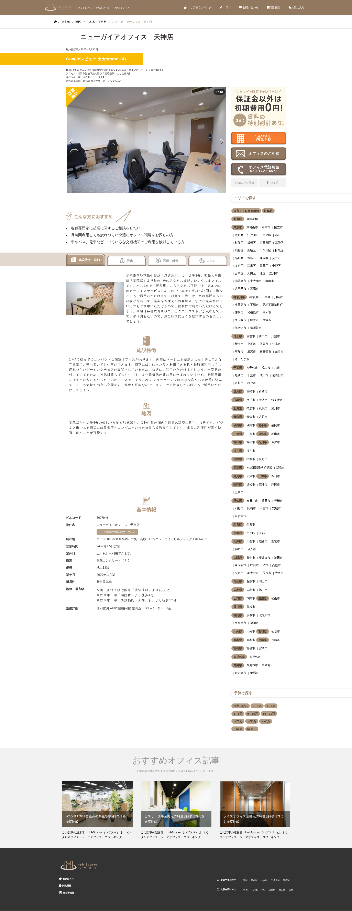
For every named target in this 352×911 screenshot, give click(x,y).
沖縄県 (237, 665)
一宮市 (264, 508)
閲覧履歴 (274, 7)
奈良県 (237, 524)
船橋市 (239, 375)
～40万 (265, 721)
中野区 (276, 265)
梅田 (245, 889)
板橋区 (251, 242)
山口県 (237, 598)
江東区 (251, 265)
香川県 (237, 606)
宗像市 (250, 615)
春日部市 (265, 351)
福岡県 (237, 615)
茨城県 (237, 399)
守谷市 (263, 399)
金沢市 (275, 442)
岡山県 (237, 581)
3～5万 (237, 713)
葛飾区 (279, 242)
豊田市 (266, 500)
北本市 (276, 343)
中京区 (250, 533)
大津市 (250, 476)
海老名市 (240, 327)
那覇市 (254, 673)
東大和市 (256, 280)
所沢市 (251, 351)
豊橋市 (278, 500)
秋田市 (250, 425)
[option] (146, 140)
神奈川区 (255, 297)
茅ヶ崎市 (240, 320)
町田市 (269, 280)
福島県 (262, 433)
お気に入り (298, 7)
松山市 (275, 598)
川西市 (250, 541)
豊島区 (251, 258)
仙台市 (275, 631)
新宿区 (237, 219)
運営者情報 (68, 892)
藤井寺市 (264, 557)
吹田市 (254, 565)
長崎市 (275, 640)
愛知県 (237, 500)
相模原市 (253, 312)
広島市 (250, 589)
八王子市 (240, 288)
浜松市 (250, 484)
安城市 (276, 508)
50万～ (251, 729)
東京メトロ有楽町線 (246, 210)
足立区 (276, 258)
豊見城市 (252, 665)
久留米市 (240, 622)
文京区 (239, 265)
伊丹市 (251, 549)
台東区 (239, 273)
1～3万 (270, 706)
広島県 (237, 589)
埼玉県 (237, 336)
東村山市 (252, 227)
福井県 (237, 450)
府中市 (266, 227)
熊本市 (250, 640)
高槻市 (276, 565)
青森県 (237, 416)
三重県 (262, 476)
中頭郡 (266, 665)
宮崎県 (237, 648)
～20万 (237, 721)
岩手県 (262, 425)
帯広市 (250, 408)
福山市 (263, 589)
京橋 (291, 889)
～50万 (237, 729)
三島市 (239, 492)
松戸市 (251, 383)
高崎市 (250, 391)
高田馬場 (252, 219)
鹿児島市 (255, 656)
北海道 (237, 408)
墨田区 (264, 265)
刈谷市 (239, 508)
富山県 (237, 442)
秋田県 (237, 425)
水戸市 (250, 399)
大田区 (251, 273)
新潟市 (280, 467)
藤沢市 (239, 312)
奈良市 (250, 524)
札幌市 (263, 408)
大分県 (237, 631)
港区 (278, 235)
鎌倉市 (254, 320)
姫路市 (263, 541)
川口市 (263, 336)
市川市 (239, 383)
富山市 (250, 442)
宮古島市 (240, 673)
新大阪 (282, 889)
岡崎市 (251, 508)
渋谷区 (239, 250)
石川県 (262, 442)
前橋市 (263, 391)
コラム (226, 7)
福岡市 (254, 622)
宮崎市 (263, 648)
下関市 (250, 598)
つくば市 (277, 399)
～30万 (251, 721)
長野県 (237, 459)
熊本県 (237, 640)
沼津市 (263, 484)
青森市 (250, 416)
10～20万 (269, 713)
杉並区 (239, 242)
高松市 (250, 606)
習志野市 (278, 375)
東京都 (237, 227)
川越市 (275, 336)
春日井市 (252, 500)
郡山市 (275, 433)
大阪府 (237, 557)
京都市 (263, 533)
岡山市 (263, 581)
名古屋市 (240, 516)
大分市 (250, 631)
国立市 (278, 227)
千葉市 (251, 375)
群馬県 (237, 391)
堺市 (265, 565)
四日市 (275, 476)
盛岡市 (275, 425)
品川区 (239, 258)
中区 (267, 297)
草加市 (239, 351)
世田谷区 (265, 242)
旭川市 (275, 408)
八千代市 (252, 367)
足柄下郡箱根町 (273, 304)
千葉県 (237, 367)
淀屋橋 (272, 889)
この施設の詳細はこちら (117, 532)
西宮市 (275, 541)
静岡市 (275, 484)
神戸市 (239, 549)
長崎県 (262, 640)
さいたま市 (242, 359)
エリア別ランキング (199, 7)
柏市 (277, 367)
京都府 (237, 533)
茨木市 (267, 573)
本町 (263, 889)
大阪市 (279, 573)
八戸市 (263, 416)
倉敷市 (250, 581)
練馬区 (264, 258)
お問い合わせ (250, 7)
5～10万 (252, 713)
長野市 (263, 459)
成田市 (264, 375)
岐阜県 (268, 210)
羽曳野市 (253, 573)
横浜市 (267, 320)
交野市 (239, 573)
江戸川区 (253, 235)
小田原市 (240, 304)
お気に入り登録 (244, 182)
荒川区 (239, 235)
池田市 (278, 557)
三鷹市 (254, 288)
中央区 (267, 235)
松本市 (250, 459)
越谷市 (279, 351)
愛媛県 (262, 598)
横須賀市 (256, 327)
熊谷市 (264, 343)
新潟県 (237, 467)
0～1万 (257, 706)
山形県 (237, 433)
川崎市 (278, 297)
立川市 (273, 273)
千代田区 (265, 250)
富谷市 (250, 648)
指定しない (240, 706)
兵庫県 (237, 541)
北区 (262, 273)
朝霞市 (250, 336)
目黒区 (279, 250)
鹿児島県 (239, 656)
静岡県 (237, 484)
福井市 (250, 450)
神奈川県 (239, 297)
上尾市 (251, 343)
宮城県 (262, 631)
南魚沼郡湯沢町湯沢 (259, 467)
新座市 (239, 343)
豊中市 (250, 557)
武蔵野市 (240, 280)
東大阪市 (240, 565)
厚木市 (267, 312)
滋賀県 (237, 476)
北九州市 (264, 615)
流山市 (266, 367)
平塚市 (254, 304)
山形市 (250, 433)
